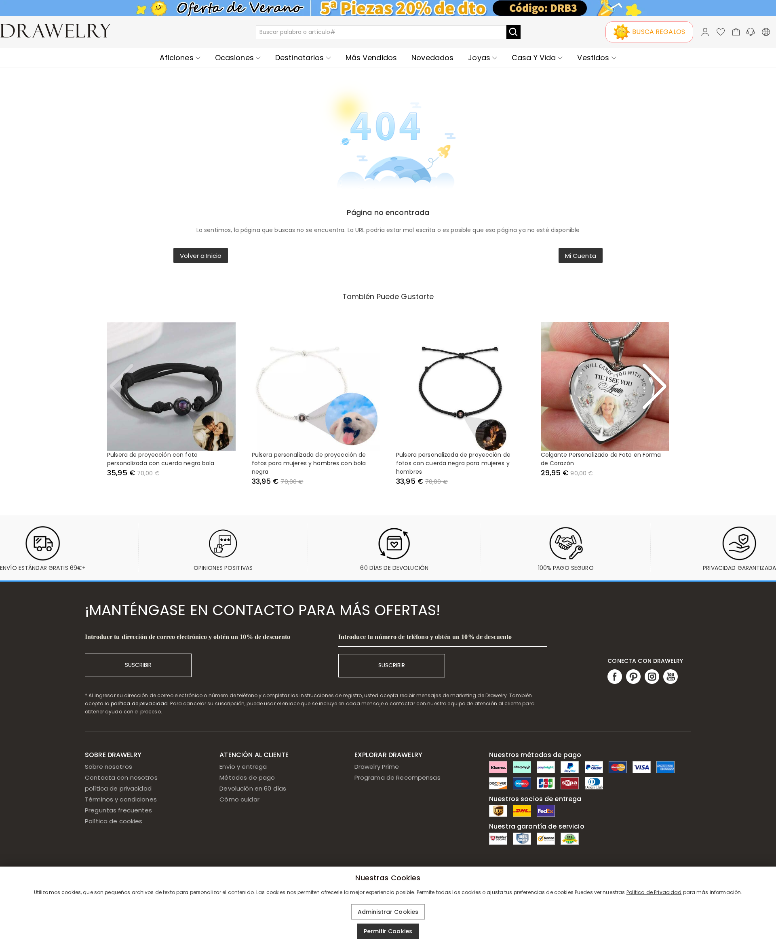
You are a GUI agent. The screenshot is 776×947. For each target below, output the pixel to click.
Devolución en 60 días (252, 788)
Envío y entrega (243, 766)
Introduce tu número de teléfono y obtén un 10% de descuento (425, 636)
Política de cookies (114, 821)
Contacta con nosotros (121, 777)
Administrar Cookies (388, 912)
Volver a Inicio (200, 255)
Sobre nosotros (108, 766)
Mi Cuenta (580, 255)
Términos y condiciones (121, 799)
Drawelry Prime (376, 766)
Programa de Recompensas (397, 777)
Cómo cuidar (239, 799)
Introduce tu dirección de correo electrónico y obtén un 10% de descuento (187, 636)
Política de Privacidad (654, 892)
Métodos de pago (247, 777)
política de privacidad (139, 703)
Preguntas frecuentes (118, 810)
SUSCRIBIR (138, 665)
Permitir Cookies (388, 931)
